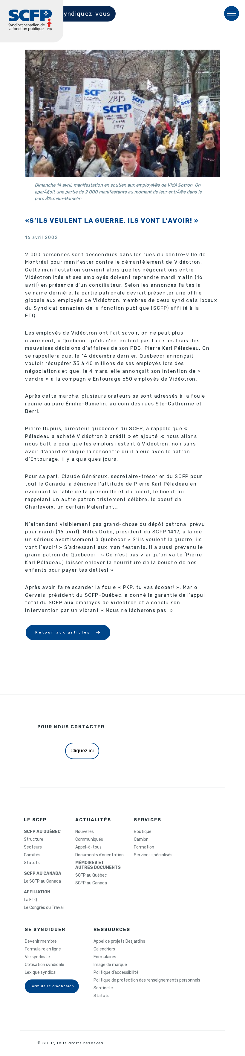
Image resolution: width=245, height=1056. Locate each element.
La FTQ (30, 900)
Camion (141, 839)
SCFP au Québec (91, 875)
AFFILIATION (37, 892)
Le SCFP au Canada (42, 881)
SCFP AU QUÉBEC (42, 831)
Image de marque (110, 964)
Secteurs (33, 847)
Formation (144, 847)
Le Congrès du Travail (44, 907)
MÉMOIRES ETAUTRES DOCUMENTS (98, 865)
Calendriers (104, 949)
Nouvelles (84, 831)
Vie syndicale (37, 957)
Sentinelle (103, 988)
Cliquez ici (82, 750)
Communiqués (89, 839)
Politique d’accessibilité (116, 972)
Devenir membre (41, 941)
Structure (33, 839)
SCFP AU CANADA (42, 873)
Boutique (142, 831)
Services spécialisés (153, 855)
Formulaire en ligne (43, 949)
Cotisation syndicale (44, 964)
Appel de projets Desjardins (119, 941)
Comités (32, 855)
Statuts (32, 862)
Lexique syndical (40, 972)
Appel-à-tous (88, 847)
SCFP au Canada (91, 883)
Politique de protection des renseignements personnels (147, 980)
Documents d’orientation (99, 855)
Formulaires (105, 957)
